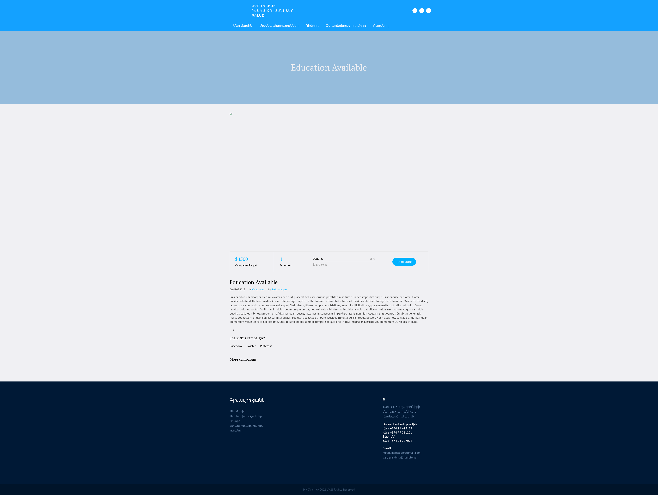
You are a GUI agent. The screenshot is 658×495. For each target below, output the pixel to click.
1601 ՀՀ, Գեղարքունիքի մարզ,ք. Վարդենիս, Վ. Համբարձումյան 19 (401, 411)
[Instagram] (421, 10)
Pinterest (266, 346)
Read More (404, 262)
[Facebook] (414, 10)
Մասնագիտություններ (246, 416)
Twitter (251, 346)
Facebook (236, 346)
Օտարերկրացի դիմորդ (246, 425)
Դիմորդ (235, 421)
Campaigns (258, 289)
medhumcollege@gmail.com (402, 453)
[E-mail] (428, 10)
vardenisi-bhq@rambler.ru (400, 457)
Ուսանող (236, 430)
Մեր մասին (238, 411)
